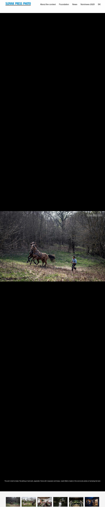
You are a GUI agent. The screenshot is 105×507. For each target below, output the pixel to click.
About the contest (48, 4)
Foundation (64, 4)
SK (99, 4)
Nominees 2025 (88, 4)
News (74, 4)
